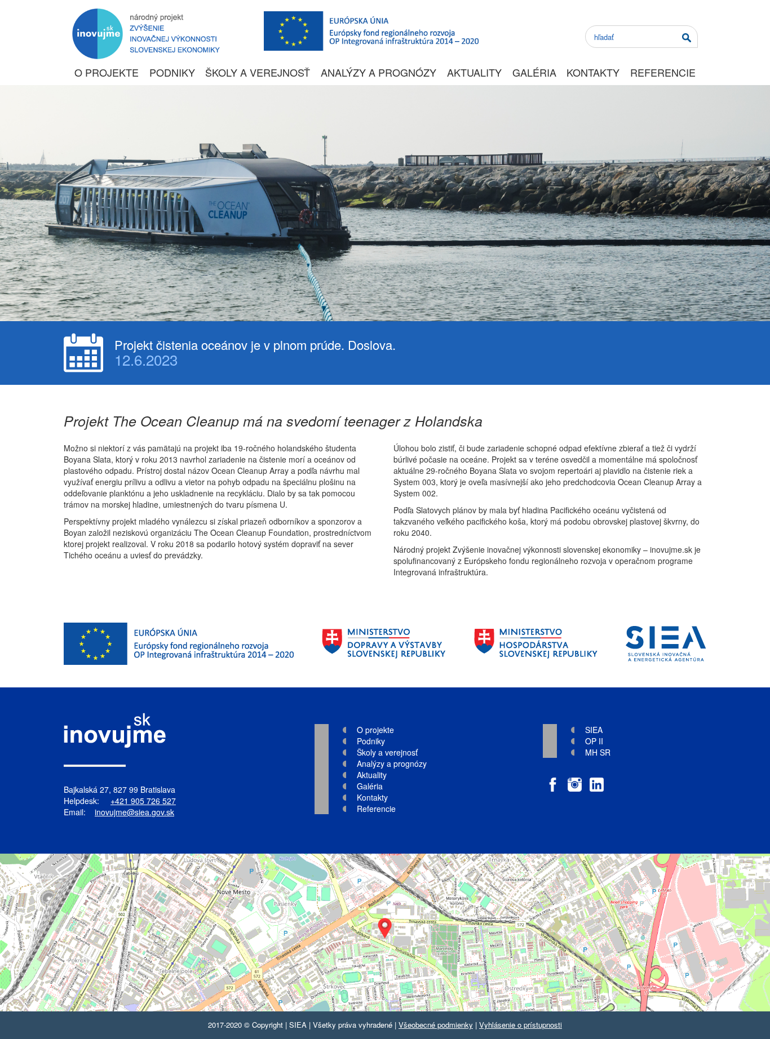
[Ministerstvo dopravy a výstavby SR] (383, 644)
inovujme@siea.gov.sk (134, 812)
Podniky (172, 72)
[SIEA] (666, 644)
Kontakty (593, 72)
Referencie (663, 72)
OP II (594, 741)
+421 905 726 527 (143, 800)
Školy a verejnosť (257, 72)
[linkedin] (597, 779)
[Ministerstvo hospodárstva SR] (536, 644)
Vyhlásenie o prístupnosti (520, 1024)
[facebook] (553, 779)
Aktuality (474, 72)
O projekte (106, 72)
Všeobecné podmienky (436, 1024)
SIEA (594, 729)
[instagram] (575, 779)
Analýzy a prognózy (378, 72)
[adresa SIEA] (385, 932)
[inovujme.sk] (144, 14)
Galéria (534, 72)
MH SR (597, 752)
